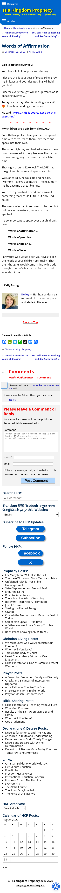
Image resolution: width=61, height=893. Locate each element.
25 (13, 853)
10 (5, 842)
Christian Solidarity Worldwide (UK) (26, 763)
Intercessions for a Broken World (25, 690)
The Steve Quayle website (20, 790)
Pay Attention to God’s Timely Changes (29, 739)
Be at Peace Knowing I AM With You (26, 632)
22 (45, 847)
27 (29, 853)
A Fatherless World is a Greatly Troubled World (29, 626)
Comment (10, 430)
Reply (12, 399)
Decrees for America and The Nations (28, 732)
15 (45, 842)
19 (21, 847)
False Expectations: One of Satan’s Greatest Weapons (31, 664)
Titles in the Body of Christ (21, 653)
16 (53, 842)
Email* (8, 464)
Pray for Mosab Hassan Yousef (24, 694)
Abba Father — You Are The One (25, 687)
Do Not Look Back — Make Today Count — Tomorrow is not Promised (31, 751)
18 (13, 847)
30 (53, 853)
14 (37, 842)
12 (21, 842)
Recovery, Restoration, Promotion (26, 602)
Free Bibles (12, 770)
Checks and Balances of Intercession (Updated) (27, 682)
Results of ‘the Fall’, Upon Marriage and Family (29, 713)
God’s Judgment (15, 721)
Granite (9, 612)
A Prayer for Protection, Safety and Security (31, 677)
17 (5, 847)
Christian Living (21, 28)
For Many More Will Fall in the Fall (25, 575)
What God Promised (17, 708)
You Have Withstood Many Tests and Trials (31, 578)
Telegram (30, 529)
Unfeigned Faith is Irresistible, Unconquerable (23, 583)
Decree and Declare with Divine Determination (24, 744)
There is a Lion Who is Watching (24, 598)
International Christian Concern (24, 777)
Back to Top (30, 322)
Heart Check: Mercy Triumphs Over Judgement (26, 657)
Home (7, 28)
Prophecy (27, 349)
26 (21, 853)
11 (13, 842)
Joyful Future (13, 605)
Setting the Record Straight (21, 608)
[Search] (5, 498)
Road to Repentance (17, 595)
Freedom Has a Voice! (18, 773)
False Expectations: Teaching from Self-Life (31, 705)
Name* (8, 457)
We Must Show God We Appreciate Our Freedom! (29, 644)
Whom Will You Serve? (18, 649)
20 (29, 847)
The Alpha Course (16, 787)
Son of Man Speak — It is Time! (23, 622)
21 (37, 847)
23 (53, 847)
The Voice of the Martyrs (20, 793)
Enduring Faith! (14, 591)
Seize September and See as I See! (26, 588)
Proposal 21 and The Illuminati (23, 780)
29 (45, 853)
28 (37, 853)
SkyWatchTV (12, 783)
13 (29, 842)
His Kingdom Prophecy (28, 10)
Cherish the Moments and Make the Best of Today (31, 616)
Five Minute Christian (18, 767)
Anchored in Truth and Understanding (28, 736)
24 (5, 853)
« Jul (5, 867)
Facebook (30, 553)
